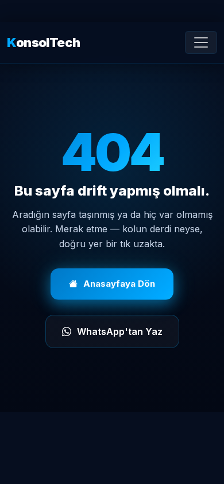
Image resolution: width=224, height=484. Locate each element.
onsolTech (43, 42)
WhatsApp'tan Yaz (120, 331)
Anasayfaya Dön (119, 283)
